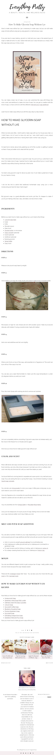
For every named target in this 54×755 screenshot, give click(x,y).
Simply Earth (22, 531)
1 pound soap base (10, 220)
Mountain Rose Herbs (34, 531)
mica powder (16, 515)
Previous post (6, 689)
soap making (36, 659)
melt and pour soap (25, 659)
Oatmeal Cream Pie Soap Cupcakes (15, 629)
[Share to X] (27, 657)
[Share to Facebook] (25, 657)
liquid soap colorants (8, 508)
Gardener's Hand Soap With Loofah (15, 627)
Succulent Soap (9, 640)
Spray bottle (8, 241)
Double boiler (9, 230)
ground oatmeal (25, 569)
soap (31, 659)
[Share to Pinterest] (29, 657)
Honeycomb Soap (10, 625)
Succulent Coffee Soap (12, 633)
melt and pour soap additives (39, 105)
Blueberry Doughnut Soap (13, 635)
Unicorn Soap (9, 631)
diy (18, 659)
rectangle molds (15, 600)
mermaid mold (13, 602)
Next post (49, 689)
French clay (41, 577)
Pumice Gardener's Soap (12, 638)
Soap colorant (9, 232)
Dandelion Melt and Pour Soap (14, 644)
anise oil (45, 575)
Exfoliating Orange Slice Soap (14, 642)
